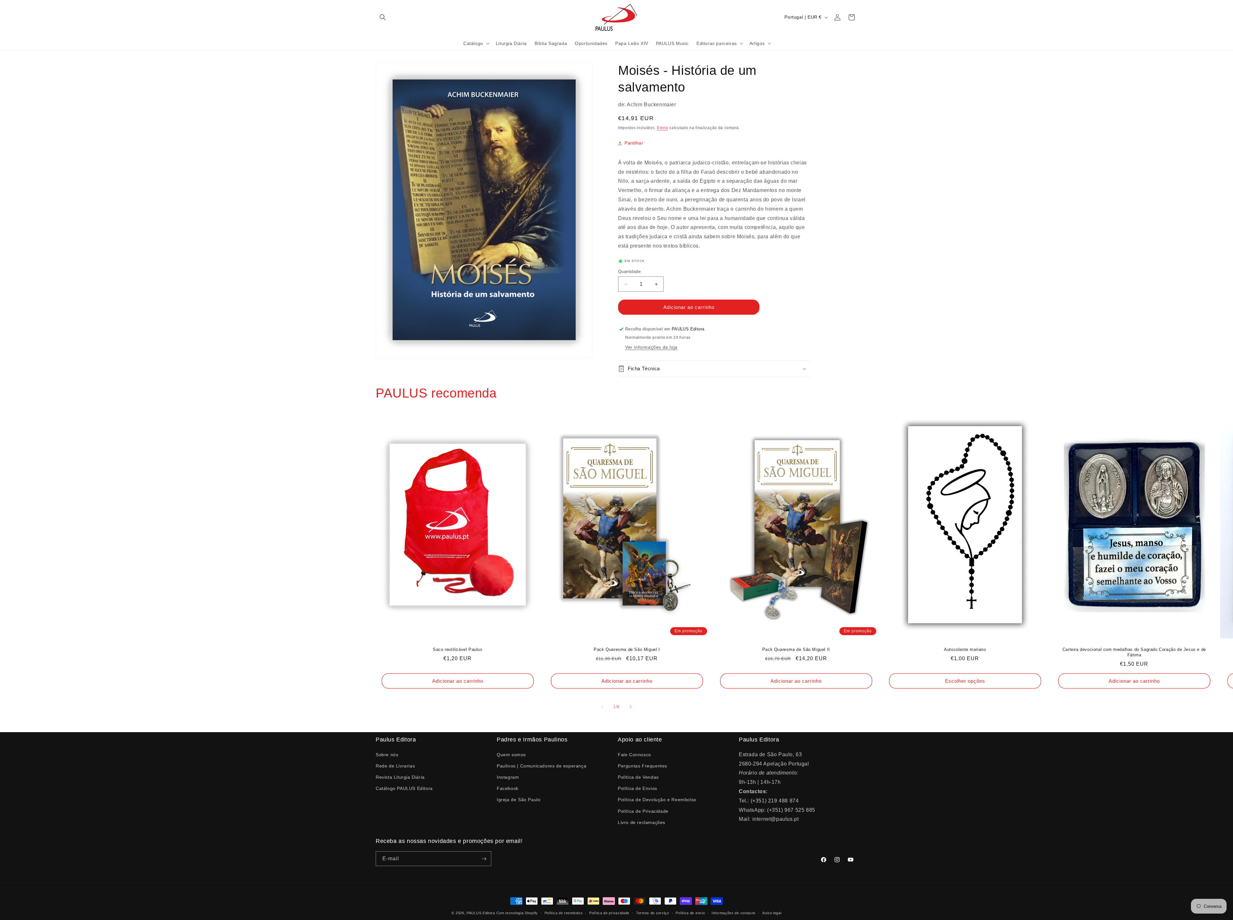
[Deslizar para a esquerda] (602, 707)
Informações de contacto (734, 913)
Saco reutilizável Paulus (457, 649)
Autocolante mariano (965, 649)
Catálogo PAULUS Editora (404, 788)
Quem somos (511, 754)
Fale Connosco (634, 754)
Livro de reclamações (641, 822)
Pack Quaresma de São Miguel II (796, 649)
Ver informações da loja (651, 347)
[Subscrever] (484, 859)
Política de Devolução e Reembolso (657, 799)
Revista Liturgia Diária (400, 776)
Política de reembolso (564, 913)
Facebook (508, 788)
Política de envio (690, 913)
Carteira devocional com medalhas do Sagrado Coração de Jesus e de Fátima (1134, 652)
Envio (662, 128)
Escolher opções (965, 681)
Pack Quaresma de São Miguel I (627, 649)
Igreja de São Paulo (518, 799)
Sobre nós (387, 754)
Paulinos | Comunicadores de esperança (541, 765)
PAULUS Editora (481, 913)
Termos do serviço (652, 913)
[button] (383, 17)
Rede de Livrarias (395, 765)
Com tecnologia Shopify (517, 913)
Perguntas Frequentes (642, 765)
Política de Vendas (638, 776)
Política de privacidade (609, 913)
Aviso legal (772, 913)
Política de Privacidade (643, 810)
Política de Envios (637, 788)
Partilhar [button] (634, 142)
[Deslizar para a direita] (631, 707)
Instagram (508, 776)
